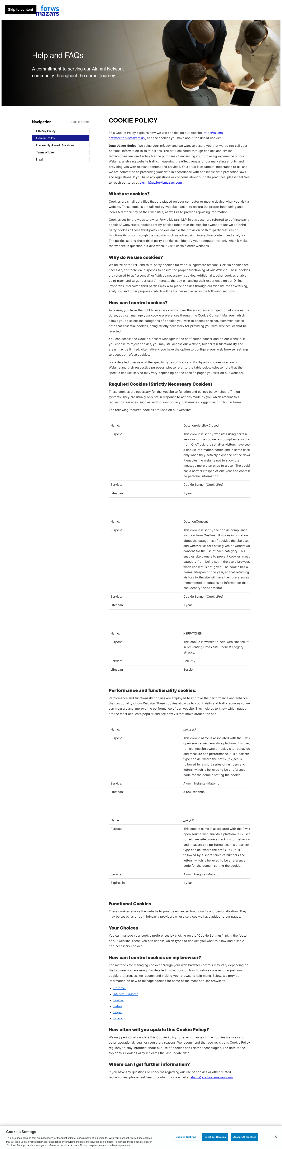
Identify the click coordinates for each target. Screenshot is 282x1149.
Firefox (118, 1000)
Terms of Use (45, 152)
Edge (117, 1012)
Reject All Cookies (215, 1137)
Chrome (119, 988)
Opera (118, 1018)
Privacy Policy (45, 131)
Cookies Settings (186, 1137)
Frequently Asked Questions (55, 145)
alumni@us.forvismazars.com (161, 182)
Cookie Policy (45, 138)
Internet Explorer (125, 994)
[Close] (276, 1136)
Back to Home (80, 121)
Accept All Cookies (244, 1137)
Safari (117, 1006)
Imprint (40, 159)
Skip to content (20, 9)
